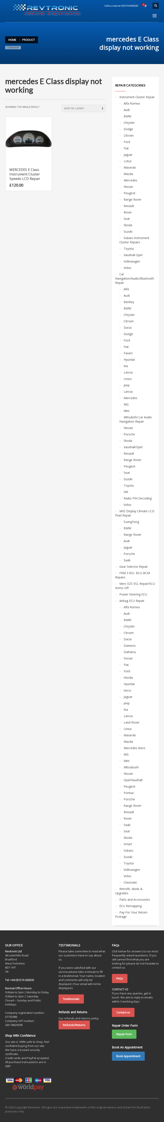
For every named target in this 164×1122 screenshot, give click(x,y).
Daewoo (130, 645)
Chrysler (129, 123)
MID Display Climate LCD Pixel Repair (134, 513)
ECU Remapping (130, 906)
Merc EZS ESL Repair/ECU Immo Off (135, 586)
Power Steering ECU (133, 594)
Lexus (128, 379)
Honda (128, 678)
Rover (128, 212)
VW (126, 492)
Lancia (128, 372)
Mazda (128, 174)
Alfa (126, 289)
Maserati (130, 167)
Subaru (128, 850)
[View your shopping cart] (145, 6)
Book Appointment (128, 1056)
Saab (127, 560)
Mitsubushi (131, 767)
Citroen (129, 135)
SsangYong (131, 522)
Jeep (127, 385)
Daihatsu (130, 652)
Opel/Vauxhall (133, 780)
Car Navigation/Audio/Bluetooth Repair (134, 278)
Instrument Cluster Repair (137, 97)
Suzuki (128, 231)
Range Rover (132, 199)
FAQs (119, 978)
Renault (129, 206)
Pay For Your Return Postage (131, 914)
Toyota (129, 249)
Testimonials (71, 999)
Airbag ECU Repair (131, 601)
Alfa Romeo (132, 103)
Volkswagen (132, 261)
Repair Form (124, 1034)
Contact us (123, 1012)
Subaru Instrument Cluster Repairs (134, 240)
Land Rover (131, 722)
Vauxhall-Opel (133, 255)
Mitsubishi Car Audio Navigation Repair (135, 419)
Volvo (127, 268)
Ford (127, 142)
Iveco (127, 690)
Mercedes (130, 180)
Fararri (128, 353)
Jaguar (128, 155)
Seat (127, 219)
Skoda (128, 225)
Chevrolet (130, 882)
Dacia (128, 327)
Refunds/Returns (74, 1025)
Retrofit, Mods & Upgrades (129, 891)
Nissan (128, 187)
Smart (128, 844)
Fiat (126, 148)
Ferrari (128, 658)
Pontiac (129, 793)
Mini (126, 411)
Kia (126, 366)
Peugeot (129, 193)
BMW (127, 116)
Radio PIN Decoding (138, 498)
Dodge (128, 129)
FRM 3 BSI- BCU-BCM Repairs (132, 575)
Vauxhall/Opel (133, 447)
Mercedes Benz (134, 748)
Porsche (129, 434)
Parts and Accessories (134, 899)
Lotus (128, 161)
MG (126, 404)
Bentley (129, 302)
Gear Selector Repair (133, 567)
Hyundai (129, 359)
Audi (127, 110)
